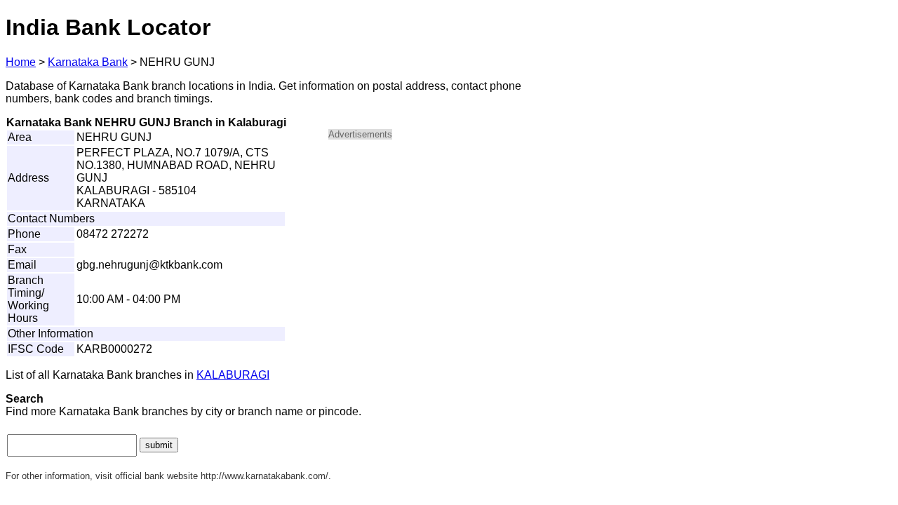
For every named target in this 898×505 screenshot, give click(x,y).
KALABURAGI (232, 375)
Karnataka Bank (88, 62)
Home (21, 62)
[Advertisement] (447, 250)
